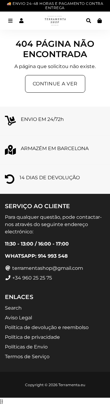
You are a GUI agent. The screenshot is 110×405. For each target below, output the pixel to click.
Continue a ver (55, 84)
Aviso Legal (18, 318)
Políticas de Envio (26, 347)
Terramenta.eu (71, 385)
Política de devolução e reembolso (47, 327)
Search (13, 308)
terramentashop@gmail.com (47, 268)
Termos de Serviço (27, 356)
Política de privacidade (32, 337)
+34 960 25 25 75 (31, 278)
